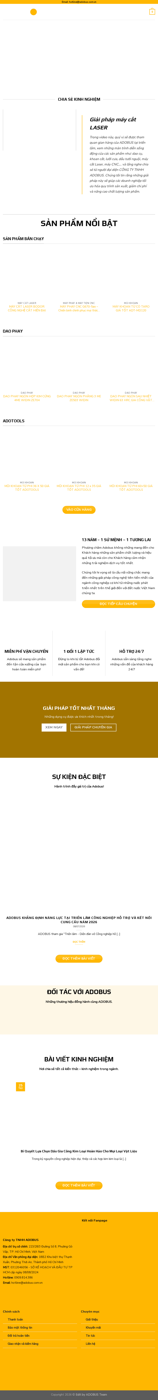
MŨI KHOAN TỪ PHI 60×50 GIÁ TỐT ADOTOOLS (131, 488)
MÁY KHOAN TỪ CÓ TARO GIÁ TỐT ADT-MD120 (131, 308)
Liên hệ (90, 1344)
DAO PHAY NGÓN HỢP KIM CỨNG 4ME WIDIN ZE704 (27, 398)
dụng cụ (60, 716)
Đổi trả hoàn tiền (18, 1336)
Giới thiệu (92, 1319)
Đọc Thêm (79, 941)
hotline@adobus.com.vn (82, 1)
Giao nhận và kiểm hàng (23, 1344)
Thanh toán (15, 1319)
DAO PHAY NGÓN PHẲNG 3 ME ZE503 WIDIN (79, 398)
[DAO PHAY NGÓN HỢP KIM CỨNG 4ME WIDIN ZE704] (27, 367)
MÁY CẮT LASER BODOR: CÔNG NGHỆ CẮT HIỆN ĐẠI (27, 308)
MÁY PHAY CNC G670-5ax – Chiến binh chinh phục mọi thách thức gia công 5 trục (78, 308)
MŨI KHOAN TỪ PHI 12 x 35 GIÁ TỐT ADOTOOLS (79, 488)
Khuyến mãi (93, 1328)
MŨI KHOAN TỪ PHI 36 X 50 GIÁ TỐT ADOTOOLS (26, 488)
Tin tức (90, 1336)
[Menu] (33, 12)
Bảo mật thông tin (20, 1328)
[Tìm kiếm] (145, 12)
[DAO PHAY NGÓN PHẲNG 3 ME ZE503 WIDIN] (79, 367)
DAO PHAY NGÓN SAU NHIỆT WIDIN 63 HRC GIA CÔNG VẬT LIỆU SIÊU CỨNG (131, 398)
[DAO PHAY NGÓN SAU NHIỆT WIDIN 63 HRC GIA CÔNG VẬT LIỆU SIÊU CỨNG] (131, 367)
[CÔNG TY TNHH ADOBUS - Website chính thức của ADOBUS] (13, 12)
